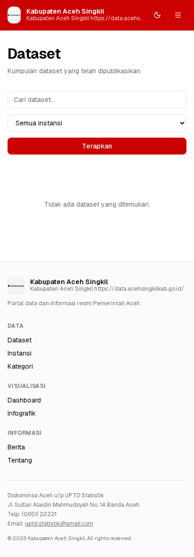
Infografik (22, 413)
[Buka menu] (178, 15)
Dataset (20, 340)
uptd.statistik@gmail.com (59, 523)
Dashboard (24, 400)
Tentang (20, 460)
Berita (16, 447)
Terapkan (97, 146)
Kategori (20, 366)
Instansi (20, 353)
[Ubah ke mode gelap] (157, 15)
